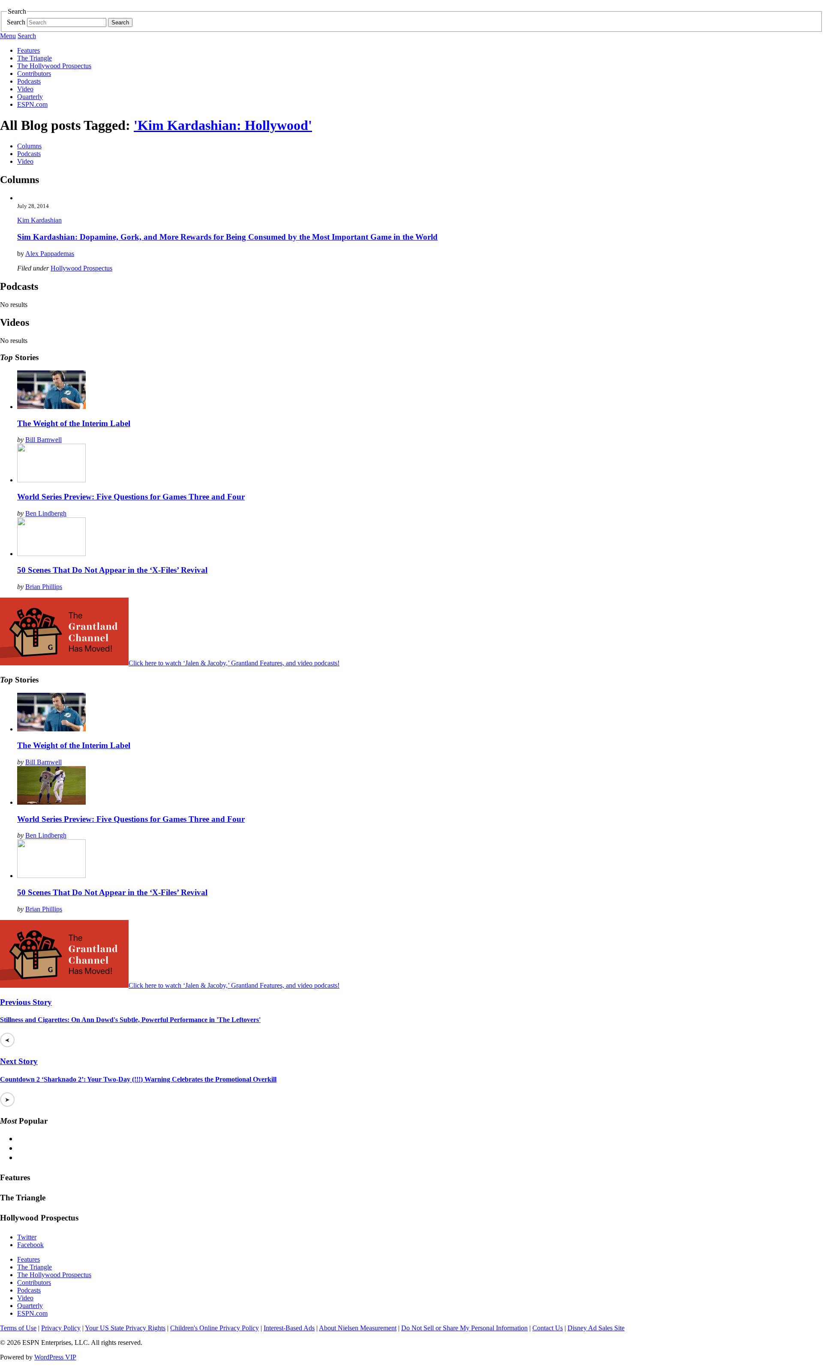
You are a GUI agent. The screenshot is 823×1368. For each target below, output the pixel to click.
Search (16, 22)
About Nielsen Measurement (357, 1328)
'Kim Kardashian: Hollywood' (223, 125)
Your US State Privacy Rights (125, 1328)
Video (25, 89)
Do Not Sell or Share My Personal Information (464, 1328)
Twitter (26, 1237)
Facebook (30, 1244)
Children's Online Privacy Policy (214, 1328)
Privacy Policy (61, 1328)
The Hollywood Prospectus (54, 65)
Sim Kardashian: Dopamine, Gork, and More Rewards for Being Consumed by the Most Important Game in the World (227, 236)
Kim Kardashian (39, 220)
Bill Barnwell (43, 439)
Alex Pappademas (49, 253)
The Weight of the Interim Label (73, 423)
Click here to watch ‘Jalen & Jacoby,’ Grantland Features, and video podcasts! (234, 663)
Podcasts (29, 81)
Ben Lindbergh (45, 513)
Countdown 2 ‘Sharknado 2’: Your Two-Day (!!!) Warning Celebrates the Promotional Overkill (138, 1079)
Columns (29, 146)
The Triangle (34, 58)
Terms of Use (18, 1328)
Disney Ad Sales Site (596, 1328)
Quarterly (30, 96)
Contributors (34, 73)
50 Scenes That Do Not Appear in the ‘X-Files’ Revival (112, 569)
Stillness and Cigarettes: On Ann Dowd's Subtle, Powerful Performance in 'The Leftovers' (130, 1019)
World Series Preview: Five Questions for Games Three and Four (131, 496)
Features (28, 50)
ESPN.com (32, 104)
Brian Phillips (43, 586)
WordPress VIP (55, 1357)
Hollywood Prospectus (81, 268)
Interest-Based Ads (289, 1328)
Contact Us (547, 1328)
